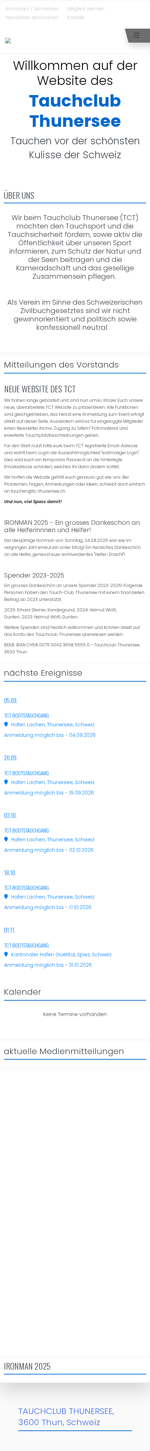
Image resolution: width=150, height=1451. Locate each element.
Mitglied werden (85, 9)
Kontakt (75, 17)
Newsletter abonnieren (32, 17)
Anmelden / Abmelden (32, 9)
